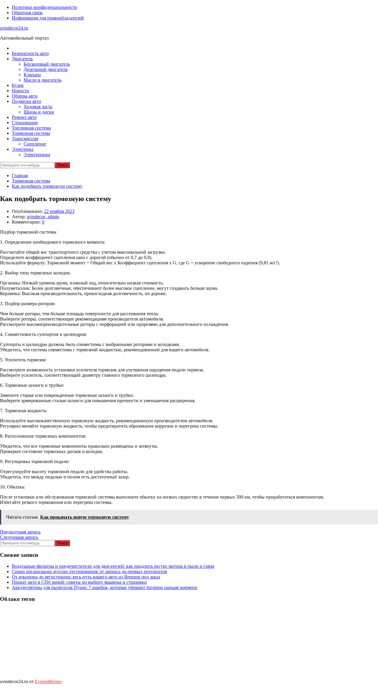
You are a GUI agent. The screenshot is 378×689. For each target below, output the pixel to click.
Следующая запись (19, 537)
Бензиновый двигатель (47, 64)
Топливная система (31, 127)
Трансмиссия (25, 138)
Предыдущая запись (20, 531)
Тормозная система (31, 133)
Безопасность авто (30, 53)
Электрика (22, 149)
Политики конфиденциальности (44, 7)
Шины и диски (39, 111)
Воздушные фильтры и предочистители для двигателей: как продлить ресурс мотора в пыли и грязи (113, 566)
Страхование (25, 122)
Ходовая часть (38, 106)
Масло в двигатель (42, 80)
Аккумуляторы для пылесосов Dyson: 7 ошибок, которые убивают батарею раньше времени (104, 587)
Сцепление (35, 143)
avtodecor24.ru (14, 27)
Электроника (37, 154)
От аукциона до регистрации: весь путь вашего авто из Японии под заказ (86, 576)
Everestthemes (48, 681)
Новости (20, 90)
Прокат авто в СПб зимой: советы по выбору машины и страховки (79, 582)
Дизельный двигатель (46, 69)
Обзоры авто (25, 95)
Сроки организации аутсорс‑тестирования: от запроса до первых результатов (89, 571)
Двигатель (22, 58)
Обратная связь (27, 12)
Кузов (18, 85)
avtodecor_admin (43, 216)
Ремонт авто (24, 117)
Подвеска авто (26, 101)
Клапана (32, 74)
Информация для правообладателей (48, 17)
